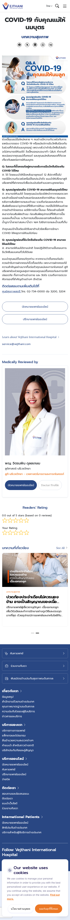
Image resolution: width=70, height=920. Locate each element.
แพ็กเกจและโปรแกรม (14, 735)
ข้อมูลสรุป (7, 696)
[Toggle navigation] (65, 6)
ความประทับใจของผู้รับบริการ (18, 711)
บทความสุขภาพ (13, 591)
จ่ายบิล (6, 779)
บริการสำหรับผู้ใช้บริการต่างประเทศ (21, 832)
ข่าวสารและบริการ (12, 716)
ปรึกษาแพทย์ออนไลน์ (35, 319)
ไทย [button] (48, 5)
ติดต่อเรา (7, 798)
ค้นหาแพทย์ (8, 769)
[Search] (57, 6)
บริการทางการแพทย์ (13, 730)
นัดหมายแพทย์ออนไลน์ (35, 306)
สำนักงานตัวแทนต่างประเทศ (18, 701)
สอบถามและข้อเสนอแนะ (15, 793)
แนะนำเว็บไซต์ (9, 803)
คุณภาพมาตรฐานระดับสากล (18, 706)
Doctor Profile (50, 485)
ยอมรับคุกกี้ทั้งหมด (48, 908)
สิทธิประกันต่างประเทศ (14, 827)
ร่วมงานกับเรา (10, 808)
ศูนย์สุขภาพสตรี (11, 291)
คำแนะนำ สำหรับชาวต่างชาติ (18, 745)
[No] (65, 860)
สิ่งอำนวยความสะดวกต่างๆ (17, 740)
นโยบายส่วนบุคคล (20, 908)
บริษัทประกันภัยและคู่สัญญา (18, 750)
